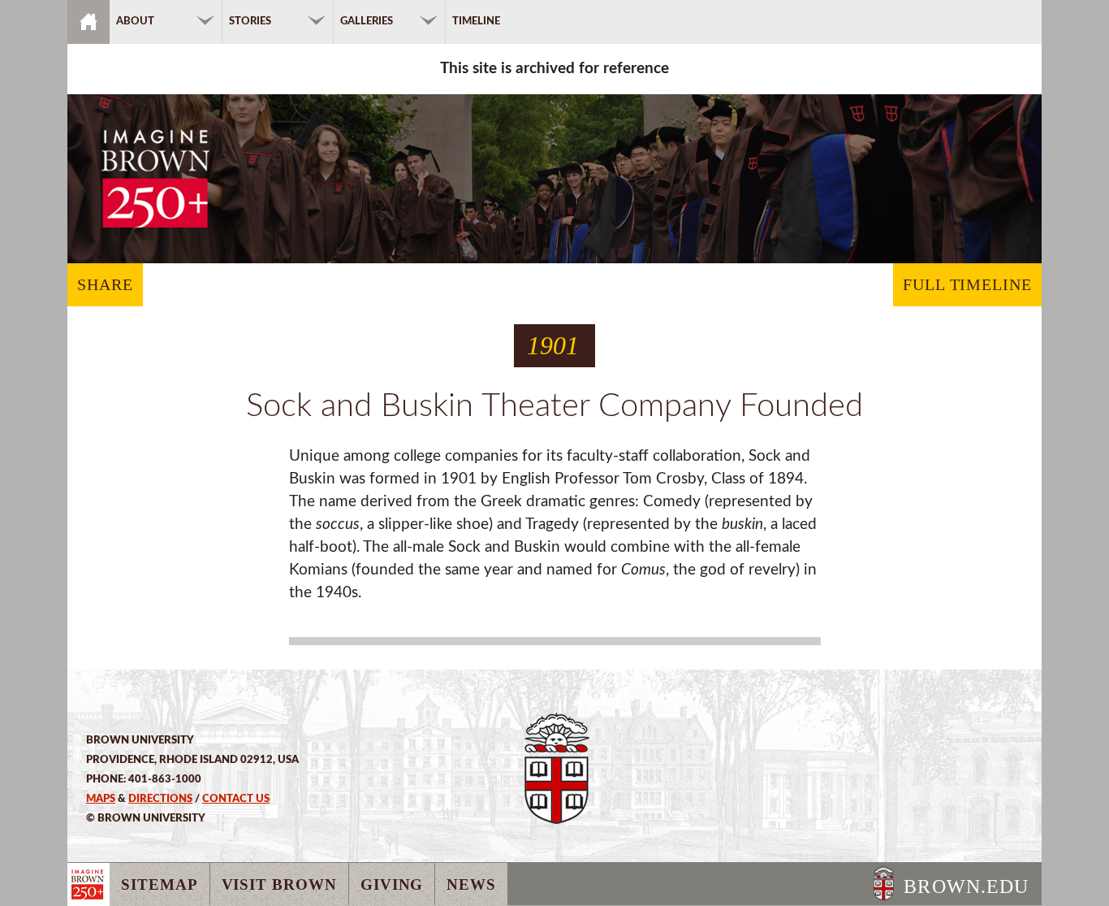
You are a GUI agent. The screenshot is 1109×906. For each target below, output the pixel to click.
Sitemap (159, 884)
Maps (100, 799)
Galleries (366, 21)
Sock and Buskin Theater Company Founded (554, 406)
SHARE (105, 284)
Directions (160, 799)
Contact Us (236, 799)
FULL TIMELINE (967, 284)
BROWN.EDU (966, 886)
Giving (392, 884)
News (471, 884)
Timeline (476, 21)
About (135, 21)
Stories (250, 21)
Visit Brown (279, 884)
